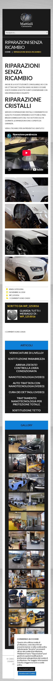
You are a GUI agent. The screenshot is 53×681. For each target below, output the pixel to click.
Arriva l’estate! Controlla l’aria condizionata (26, 368)
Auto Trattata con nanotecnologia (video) (26, 384)
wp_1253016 (14, 295)
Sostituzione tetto (26, 410)
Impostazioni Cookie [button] (26, 669)
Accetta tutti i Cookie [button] (27, 673)
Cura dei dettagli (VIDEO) (26, 392)
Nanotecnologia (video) (26, 377)
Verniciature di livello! (26, 352)
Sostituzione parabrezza (26, 358)
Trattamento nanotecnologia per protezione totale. (26, 401)
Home (8, 52)
